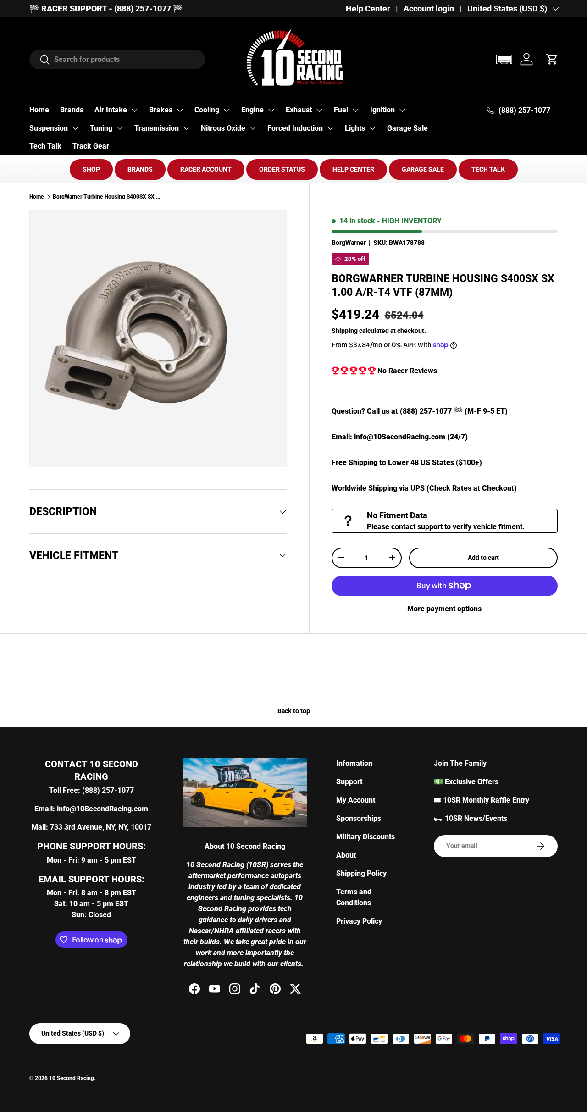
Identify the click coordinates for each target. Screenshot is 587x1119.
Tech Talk (45, 146)
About (346, 855)
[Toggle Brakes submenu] (179, 110)
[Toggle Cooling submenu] (226, 110)
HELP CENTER (353, 169)
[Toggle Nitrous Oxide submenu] (252, 127)
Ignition (382, 109)
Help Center (368, 8)
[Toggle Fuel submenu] (355, 110)
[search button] (39, 60)
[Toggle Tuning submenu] (119, 127)
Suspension (48, 128)
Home (39, 109)
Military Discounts (365, 836)
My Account (355, 800)
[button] (504, 59)
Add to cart (483, 557)
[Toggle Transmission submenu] (186, 127)
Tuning (101, 128)
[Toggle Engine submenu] (271, 110)
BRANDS (140, 169)
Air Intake (110, 109)
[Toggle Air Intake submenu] (134, 110)
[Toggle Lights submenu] (372, 127)
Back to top (293, 711)
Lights (355, 128)
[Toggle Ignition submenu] (402, 110)
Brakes (160, 109)
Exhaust (299, 109)
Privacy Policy (359, 921)
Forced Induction (295, 128)
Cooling (206, 109)
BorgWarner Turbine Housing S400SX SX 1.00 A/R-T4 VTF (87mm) (108, 197)
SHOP (91, 169)
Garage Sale (407, 128)
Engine (252, 109)
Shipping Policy (361, 873)
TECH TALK (488, 169)
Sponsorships (358, 818)
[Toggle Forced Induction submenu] (330, 127)
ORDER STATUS (282, 169)
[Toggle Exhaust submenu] (319, 110)
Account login (429, 8)
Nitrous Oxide (223, 128)
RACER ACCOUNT (206, 169)
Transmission (156, 128)
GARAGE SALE (423, 169)
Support (349, 781)
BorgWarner (349, 242)
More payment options (444, 608)
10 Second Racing (71, 1078)
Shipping (345, 330)
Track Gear (90, 146)
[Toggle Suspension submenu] (75, 127)
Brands (71, 109)
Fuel (341, 109)
